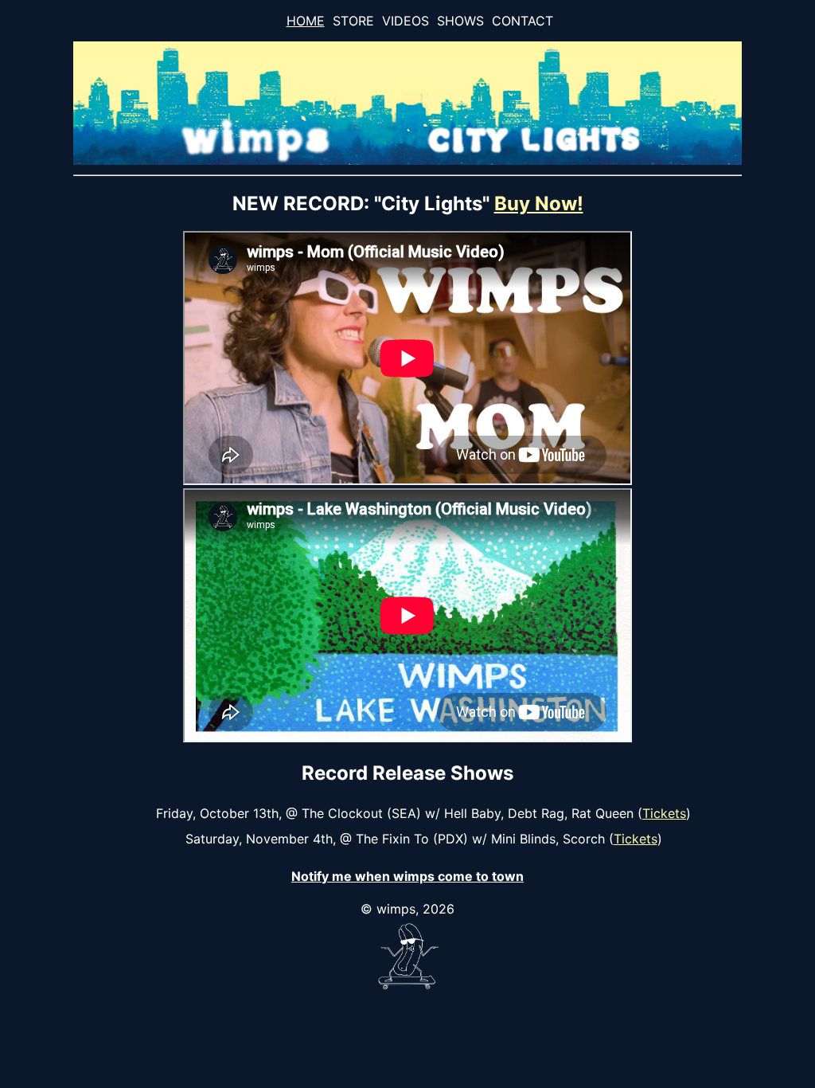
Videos (405, 21)
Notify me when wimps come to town (407, 876)
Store (353, 21)
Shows (460, 21)
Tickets (664, 813)
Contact (522, 21)
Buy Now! (538, 203)
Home (306, 21)
